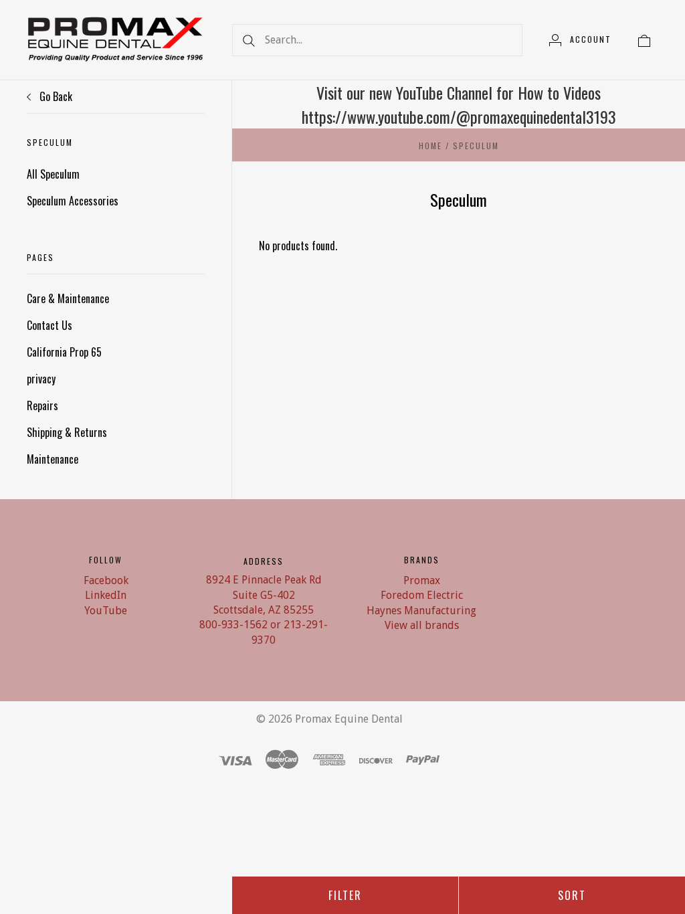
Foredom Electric (422, 595)
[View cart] (644, 39)
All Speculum (53, 174)
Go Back (54, 96)
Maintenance (52, 459)
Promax (421, 580)
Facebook (106, 580)
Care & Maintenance (68, 298)
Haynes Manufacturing (421, 610)
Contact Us (49, 325)
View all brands (422, 625)
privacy (41, 379)
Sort (572, 895)
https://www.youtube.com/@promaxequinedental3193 (459, 116)
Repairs (42, 405)
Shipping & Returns (67, 432)
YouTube (105, 610)
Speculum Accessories (72, 201)
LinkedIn (105, 595)
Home (430, 145)
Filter (345, 895)
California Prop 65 (64, 352)
